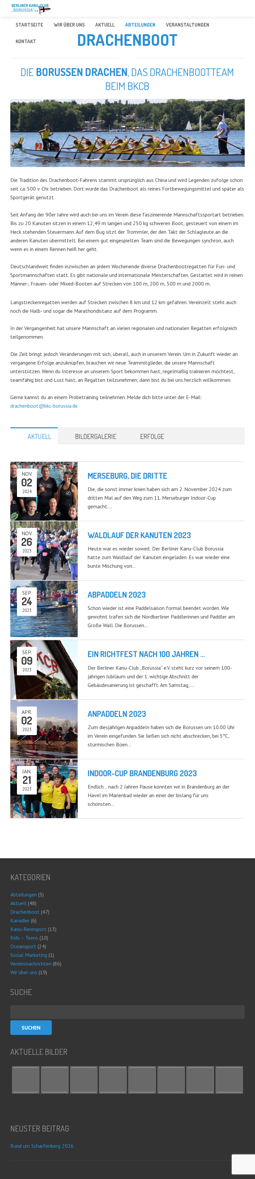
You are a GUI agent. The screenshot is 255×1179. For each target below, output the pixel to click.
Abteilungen (23, 894)
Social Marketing (28, 955)
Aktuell (18, 903)
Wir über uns (23, 972)
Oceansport (23, 946)
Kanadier (20, 920)
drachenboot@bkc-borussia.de (44, 405)
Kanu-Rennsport (28, 929)
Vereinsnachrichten (30, 963)
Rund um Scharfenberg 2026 (42, 1145)
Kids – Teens (24, 937)
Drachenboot (25, 911)
